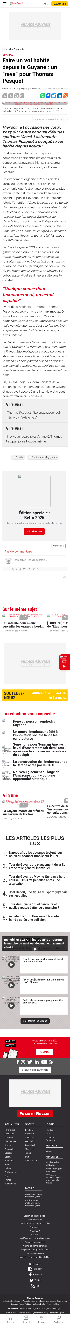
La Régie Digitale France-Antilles (46, 1304)
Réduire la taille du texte (4, 95)
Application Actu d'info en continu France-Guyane (32, 1203)
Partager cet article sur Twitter (53, 95)
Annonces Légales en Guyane (54, 1170)
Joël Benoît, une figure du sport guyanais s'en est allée (38, 893)
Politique (9, 1138)
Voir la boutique (34, 531)
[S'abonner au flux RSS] (51, 1062)
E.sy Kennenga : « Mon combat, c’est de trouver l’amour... (43, 960)
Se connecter (46, 4)
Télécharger (44, 1052)
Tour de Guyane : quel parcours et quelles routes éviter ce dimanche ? (34, 906)
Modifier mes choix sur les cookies (35, 1238)
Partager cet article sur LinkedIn (59, 95)
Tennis (28, 1153)
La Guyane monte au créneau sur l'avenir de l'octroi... (23, 812)
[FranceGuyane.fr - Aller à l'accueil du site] (16, 4)
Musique (49, 1130)
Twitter (38, 1280)
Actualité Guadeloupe (12, 1301)
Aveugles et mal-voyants (52, 1309)
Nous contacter (35, 1220)
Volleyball (29, 1149)
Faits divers (10, 1130)
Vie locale (9, 1134)
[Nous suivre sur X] (29, 1062)
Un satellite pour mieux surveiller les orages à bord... (23, 624)
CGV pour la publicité (39, 1223)
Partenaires (35, 1227)
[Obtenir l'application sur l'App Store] (10, 1041)
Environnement (12, 1172)
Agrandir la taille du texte (10, 95)
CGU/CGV (35, 1231)
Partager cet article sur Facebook (48, 95)
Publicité (24, 1223)
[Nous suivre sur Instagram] (23, 1062)
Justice (8, 1145)
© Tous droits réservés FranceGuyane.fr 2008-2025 (27, 1313)
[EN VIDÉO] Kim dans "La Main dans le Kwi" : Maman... (43, 981)
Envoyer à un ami (22, 95)
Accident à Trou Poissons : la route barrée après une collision (34, 918)
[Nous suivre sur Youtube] (44, 1062)
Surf (27, 1157)
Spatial (20, 457)
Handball (29, 1141)
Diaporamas (10, 1141)
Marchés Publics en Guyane (53, 1163)
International (10, 1184)
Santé (7, 1164)
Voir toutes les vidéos (35, 1020)
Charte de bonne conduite (35, 1246)
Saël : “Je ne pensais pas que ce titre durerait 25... (43, 1001)
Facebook (37, 1274)
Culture (8, 1168)
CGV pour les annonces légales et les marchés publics (54, 1179)
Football (29, 1130)
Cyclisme (29, 1134)
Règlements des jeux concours (35, 1250)
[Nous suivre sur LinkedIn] (37, 1062)
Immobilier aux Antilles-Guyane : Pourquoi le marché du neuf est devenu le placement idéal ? (34, 943)
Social (7, 1157)
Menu (4, 3)
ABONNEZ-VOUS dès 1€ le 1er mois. (35, 695)
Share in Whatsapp (42, 95)
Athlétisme (30, 1138)
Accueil (7, 49)
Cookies (35, 1235)
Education (9, 1160)
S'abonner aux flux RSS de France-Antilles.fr (65, 95)
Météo (48, 1151)
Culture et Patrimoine (50, 1139)
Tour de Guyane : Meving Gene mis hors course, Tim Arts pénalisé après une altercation (37, 880)
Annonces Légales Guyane (52, 1301)
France (8, 1180)
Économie (19, 49)
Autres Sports (31, 1160)
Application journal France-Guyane (33, 1195)
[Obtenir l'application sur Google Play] (10, 1045)
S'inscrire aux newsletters (35, 1069)
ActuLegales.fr (34, 1309)
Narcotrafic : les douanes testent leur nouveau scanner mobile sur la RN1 (35, 854)
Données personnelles (35, 1242)
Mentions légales (57, 1313)
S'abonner (60, 3)
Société (8, 1153)
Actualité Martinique (31, 1301)
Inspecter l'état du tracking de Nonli (35, 1257)
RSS (37, 1286)
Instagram (37, 1269)
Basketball (30, 1145)
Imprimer (16, 95)
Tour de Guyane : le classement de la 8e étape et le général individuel (37, 866)
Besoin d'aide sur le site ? (35, 1216)
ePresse (23, 1309)
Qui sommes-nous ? (35, 1253)
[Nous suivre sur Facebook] (18, 1062)
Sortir (7, 1176)
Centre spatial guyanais (44, 457)
